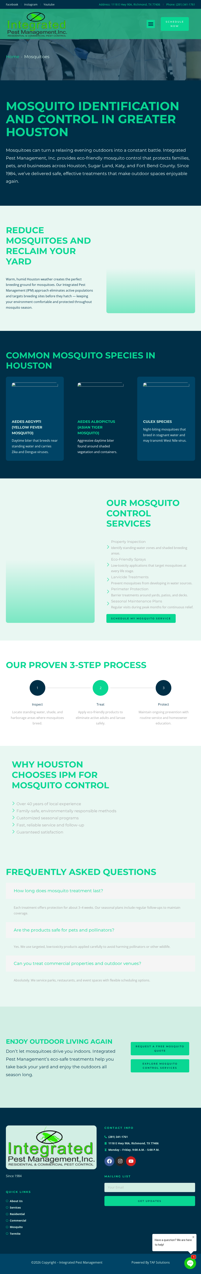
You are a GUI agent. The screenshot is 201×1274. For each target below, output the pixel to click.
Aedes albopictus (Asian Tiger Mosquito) (96, 427)
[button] (151, 24)
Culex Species (157, 421)
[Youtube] (131, 1161)
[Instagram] (120, 1161)
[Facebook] (109, 1161)
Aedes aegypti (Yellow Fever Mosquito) (27, 427)
